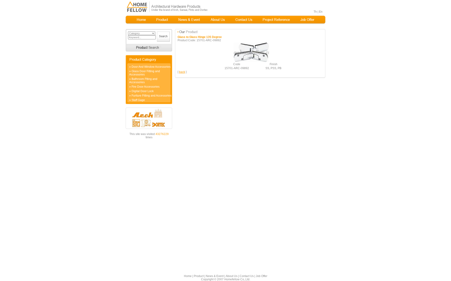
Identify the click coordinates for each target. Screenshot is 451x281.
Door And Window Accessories (151, 66)
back (182, 72)
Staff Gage (138, 100)
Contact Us (247, 276)
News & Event (215, 276)
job (307, 20)
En (321, 11)
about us (217, 20)
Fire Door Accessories (145, 86)
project (276, 20)
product (162, 20)
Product (199, 276)
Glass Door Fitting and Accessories (144, 73)
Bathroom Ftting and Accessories (143, 80)
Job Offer (261, 276)
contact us (243, 20)
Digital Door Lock (143, 91)
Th (315, 11)
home (141, 20)
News (189, 20)
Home (188, 276)
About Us (231, 276)
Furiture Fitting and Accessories (151, 95)
